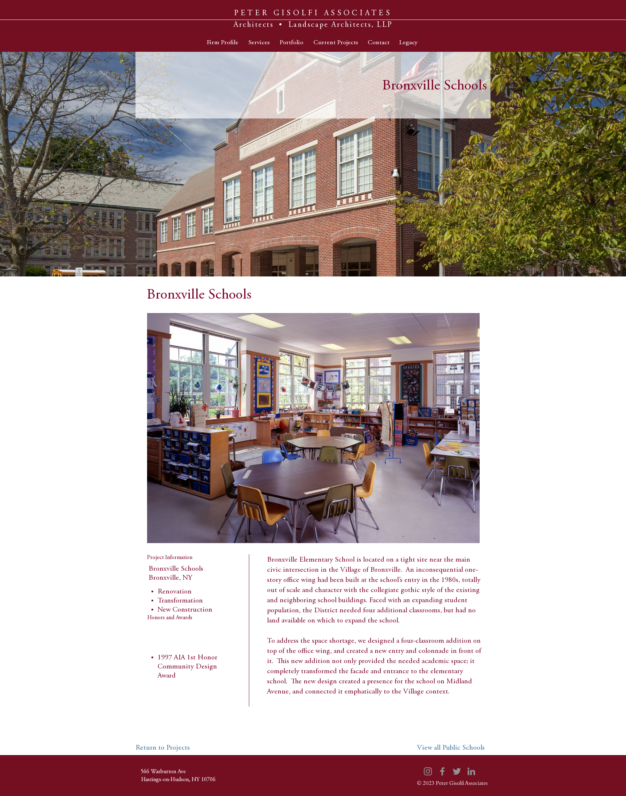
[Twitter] (456, 771)
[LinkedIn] (471, 771)
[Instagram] (427, 771)
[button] (313, 428)
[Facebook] (442, 771)
